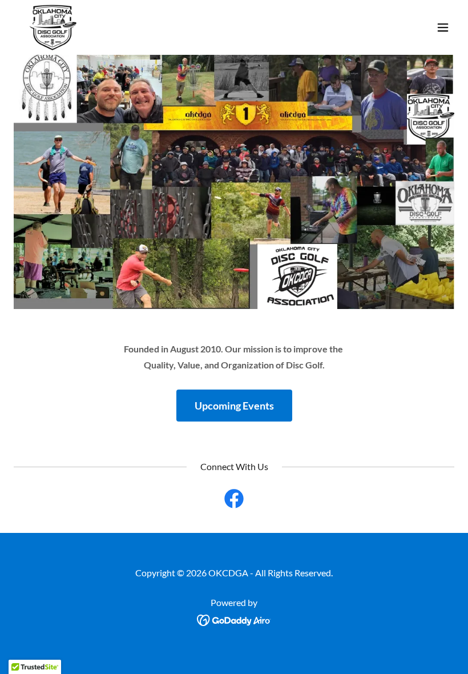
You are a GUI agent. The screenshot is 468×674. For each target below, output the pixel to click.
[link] (52, 27)
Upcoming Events (234, 405)
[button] (442, 27)
